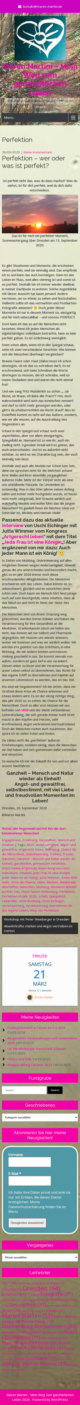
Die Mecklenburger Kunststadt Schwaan (36, 1048)
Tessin (22, 1359)
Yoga (64, 1359)
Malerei (57, 1311)
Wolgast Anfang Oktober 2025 (29, 1065)
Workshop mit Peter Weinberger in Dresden (36, 919)
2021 (9, 1283)
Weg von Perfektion (44, 910)
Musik (55, 1332)
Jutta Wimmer (50, 877)
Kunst (11, 1310)
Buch (42, 1283)
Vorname (15, 1154)
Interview (12, 525)
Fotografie (56, 1294)
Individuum (10, 873)
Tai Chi (13, 1353)
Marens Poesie (37, 1321)
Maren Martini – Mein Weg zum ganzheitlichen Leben (40, 79)
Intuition (25, 873)
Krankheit (67, 1305)
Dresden (41, 1288)
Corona (12, 1289)
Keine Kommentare (37, 152)
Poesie (46, 1343)
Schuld (42, 896)
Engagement (11, 840)
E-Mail (14, 1173)
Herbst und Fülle (19, 1059)
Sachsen (51, 1347)
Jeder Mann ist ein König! (20, 877)
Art (30, 1283)
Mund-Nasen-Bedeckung (39, 891)
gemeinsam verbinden (49, 863)
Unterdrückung (29, 901)
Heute (40, 955)
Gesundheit (47, 840)
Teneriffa (27, 1353)
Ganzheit (8, 859)
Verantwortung (13, 905)
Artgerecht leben (24, 536)
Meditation (12, 1332)
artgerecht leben (31, 849)
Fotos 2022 (12, 1300)
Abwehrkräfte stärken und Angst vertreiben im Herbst (38, 928)
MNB (25, 710)
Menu (8, 117)
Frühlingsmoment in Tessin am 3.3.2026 (36, 1028)
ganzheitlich (22, 863)
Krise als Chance (23, 882)
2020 (30, 844)
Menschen (27, 887)
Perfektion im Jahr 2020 (19, 896)
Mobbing (42, 887)
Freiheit (55, 854)
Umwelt (44, 1358)
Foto (35, 1294)
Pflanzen (25, 1337)
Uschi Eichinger (53, 901)
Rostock (23, 1347)
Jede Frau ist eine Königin (32, 542)
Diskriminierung (37, 854)
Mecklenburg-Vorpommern (39, 1326)
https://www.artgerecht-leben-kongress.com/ (36, 868)
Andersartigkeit (47, 844)
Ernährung (29, 840)
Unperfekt (9, 901)
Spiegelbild (57, 896)
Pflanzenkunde (54, 1338)
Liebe (41, 882)
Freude (68, 854)
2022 (21, 1283)
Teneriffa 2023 (46, 1353)
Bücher (57, 1283)
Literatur (40, 1311)
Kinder (52, 1305)
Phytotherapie (18, 1342)
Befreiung (52, 849)
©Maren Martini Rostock (34, 1363)
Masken (52, 882)
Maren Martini (27, 1316)
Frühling (29, 1299)
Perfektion (67, 891)
